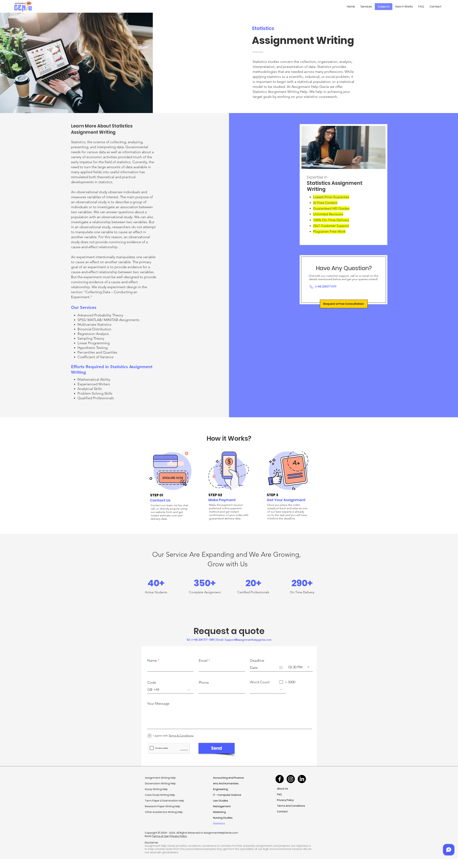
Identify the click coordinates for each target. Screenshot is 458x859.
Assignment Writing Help (160, 778)
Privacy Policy (285, 800)
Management (222, 806)
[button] (344, 304)
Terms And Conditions (291, 806)
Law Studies (220, 800)
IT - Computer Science (227, 795)
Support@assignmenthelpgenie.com (248, 639)
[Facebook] (280, 779)
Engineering (220, 789)
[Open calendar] (280, 667)
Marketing (219, 812)
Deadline (257, 660)
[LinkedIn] (302, 779)
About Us (282, 788)
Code (151, 682)
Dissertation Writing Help (160, 783)
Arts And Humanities (226, 783)
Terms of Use (160, 836)
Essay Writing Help (156, 789)
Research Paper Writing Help (162, 806)
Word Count (260, 682)
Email (203, 660)
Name (152, 660)
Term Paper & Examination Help (164, 800)
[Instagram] (291, 779)
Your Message (158, 703)
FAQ (279, 794)
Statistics (219, 823)
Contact (282, 811)
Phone (204, 682)
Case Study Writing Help (160, 795)
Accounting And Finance (228, 778)
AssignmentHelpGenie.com (221, 833)
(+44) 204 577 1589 (202, 639)
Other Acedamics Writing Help (164, 812)
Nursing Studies (223, 818)
